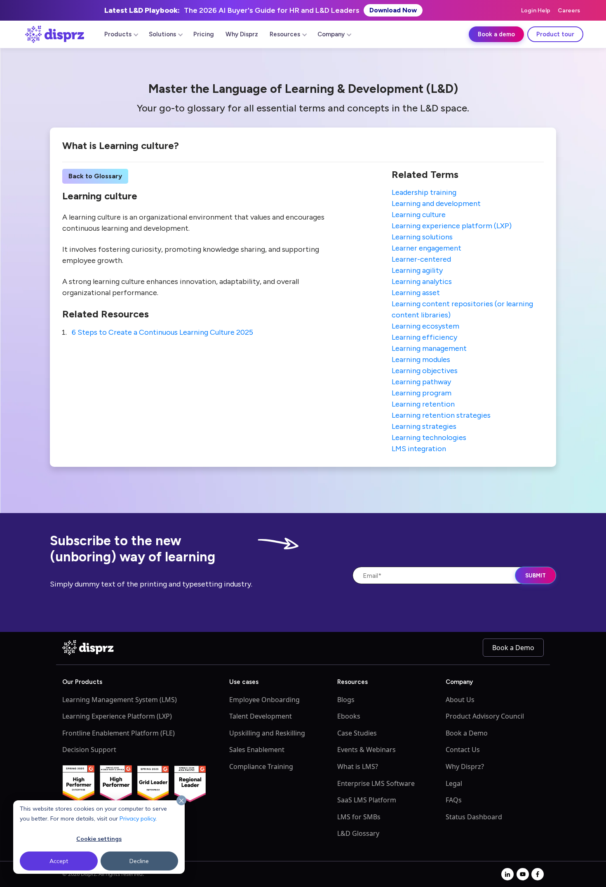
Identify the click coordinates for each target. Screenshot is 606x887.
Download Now (393, 10)
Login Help (535, 10)
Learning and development (436, 203)
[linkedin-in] (507, 874)
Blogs (346, 699)
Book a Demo (513, 647)
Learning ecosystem (425, 326)
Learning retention (423, 404)
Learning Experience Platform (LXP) (117, 716)
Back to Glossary (95, 176)
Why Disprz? (465, 766)
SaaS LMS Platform (366, 799)
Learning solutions (422, 236)
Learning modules (421, 359)
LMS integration (419, 448)
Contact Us (463, 749)
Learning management (429, 348)
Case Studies (357, 733)
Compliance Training (261, 766)
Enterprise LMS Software (376, 783)
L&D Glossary (358, 833)
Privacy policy (137, 818)
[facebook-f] (538, 874)
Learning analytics (422, 281)
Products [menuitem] (118, 34)
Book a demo (496, 34)
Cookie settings (99, 838)
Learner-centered (421, 259)
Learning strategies (424, 426)
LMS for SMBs (359, 816)
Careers (569, 10)
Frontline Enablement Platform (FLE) (118, 733)
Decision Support (89, 749)
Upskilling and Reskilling (267, 733)
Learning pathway (421, 381)
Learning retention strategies (441, 415)
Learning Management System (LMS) (119, 699)
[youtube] (523, 874)
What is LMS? (357, 766)
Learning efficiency (424, 337)
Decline (139, 861)
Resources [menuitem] (285, 34)
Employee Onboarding (264, 699)
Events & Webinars (366, 749)
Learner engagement (426, 248)
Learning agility (417, 270)
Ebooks (348, 716)
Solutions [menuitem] (162, 34)
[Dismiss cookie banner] (181, 801)
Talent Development (260, 716)
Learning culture (419, 214)
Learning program (421, 392)
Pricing (203, 34)
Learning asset (416, 292)
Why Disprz (241, 34)
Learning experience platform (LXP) (452, 225)
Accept (58, 861)
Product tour (555, 34)
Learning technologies (429, 437)
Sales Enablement (256, 749)
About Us (460, 699)
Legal (454, 783)
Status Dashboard (474, 816)
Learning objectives (425, 370)
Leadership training (424, 192)
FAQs (454, 799)
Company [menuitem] (331, 34)
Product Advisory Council (485, 716)
